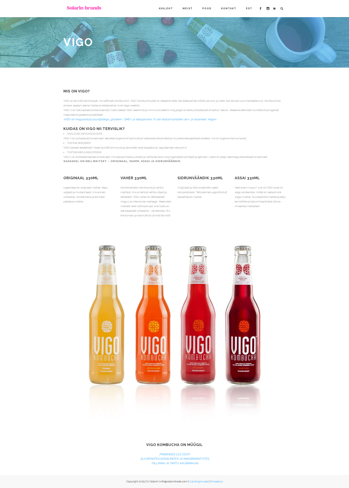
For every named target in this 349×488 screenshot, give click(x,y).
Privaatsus (216, 481)
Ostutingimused (199, 481)
